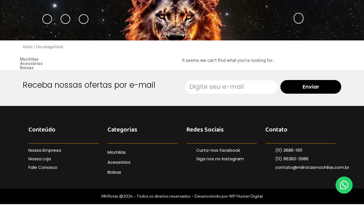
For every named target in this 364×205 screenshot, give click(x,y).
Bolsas (27, 68)
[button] (298, 18)
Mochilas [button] (29, 59)
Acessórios (31, 64)
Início (27, 46)
